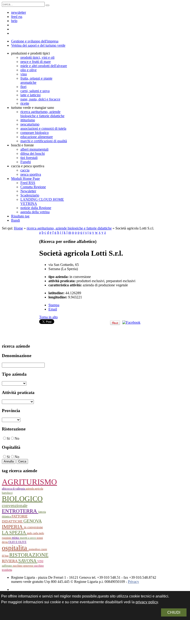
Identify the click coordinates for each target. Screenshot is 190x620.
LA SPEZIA (14, 532)
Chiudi (173, 612)
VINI (40, 561)
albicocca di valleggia (14, 488)
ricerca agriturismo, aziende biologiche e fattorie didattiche (69, 228)
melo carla (33, 533)
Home (18, 228)
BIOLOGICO (22, 499)
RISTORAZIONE (28, 555)
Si (8, 438)
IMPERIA (13, 527)
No (17, 438)
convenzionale (14, 505)
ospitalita (15, 548)
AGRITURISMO (29, 482)
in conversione (33, 527)
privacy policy (147, 602)
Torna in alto (48, 317)
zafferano (7, 565)
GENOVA (32, 520)
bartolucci (7, 492)
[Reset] (47, 5)
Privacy (133, 582)
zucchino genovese (23, 565)
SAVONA (27, 560)
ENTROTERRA (20, 511)
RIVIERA (10, 561)
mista (16, 537)
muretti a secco (28, 537)
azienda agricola (34, 488)
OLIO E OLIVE (17, 542)
